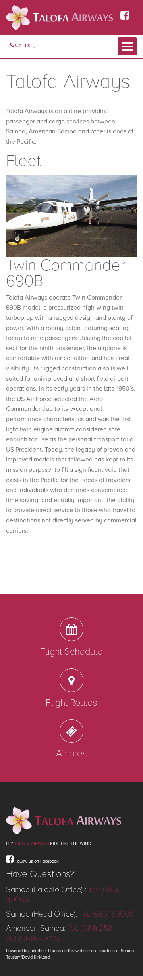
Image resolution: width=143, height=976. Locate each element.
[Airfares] (71, 731)
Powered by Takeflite (26, 950)
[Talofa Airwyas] (71, 820)
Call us (22, 45)
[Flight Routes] (71, 680)
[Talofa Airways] (59, 17)
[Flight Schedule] (71, 629)
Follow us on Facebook (36, 861)
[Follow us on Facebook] (124, 18)
